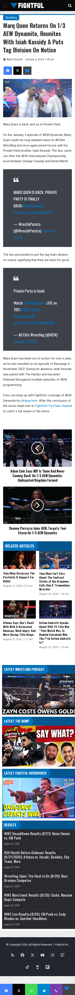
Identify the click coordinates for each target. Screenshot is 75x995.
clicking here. (29, 401)
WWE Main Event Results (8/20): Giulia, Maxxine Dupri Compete (38, 897)
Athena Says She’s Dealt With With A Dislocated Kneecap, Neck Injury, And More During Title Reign (19, 628)
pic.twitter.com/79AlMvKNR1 (34, 322)
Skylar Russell (14, 59)
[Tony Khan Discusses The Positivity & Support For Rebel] (19, 560)
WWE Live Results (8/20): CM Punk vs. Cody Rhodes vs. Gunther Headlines (35, 916)
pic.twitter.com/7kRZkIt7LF (33, 212)
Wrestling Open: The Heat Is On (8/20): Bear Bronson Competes (36, 878)
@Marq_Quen (30, 309)
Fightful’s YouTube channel (53, 406)
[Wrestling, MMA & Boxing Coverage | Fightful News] (27, 5)
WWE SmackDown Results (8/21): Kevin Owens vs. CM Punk (37, 835)
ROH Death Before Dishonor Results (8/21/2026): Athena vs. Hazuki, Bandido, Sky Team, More (36, 856)
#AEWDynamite (33, 205)
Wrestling (11, 17)
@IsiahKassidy (24, 316)
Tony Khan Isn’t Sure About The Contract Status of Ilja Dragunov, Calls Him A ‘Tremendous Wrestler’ (54, 581)
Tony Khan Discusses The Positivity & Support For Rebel (19, 577)
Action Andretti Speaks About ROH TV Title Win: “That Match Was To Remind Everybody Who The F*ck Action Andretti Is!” (55, 632)
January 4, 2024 (25, 341)
